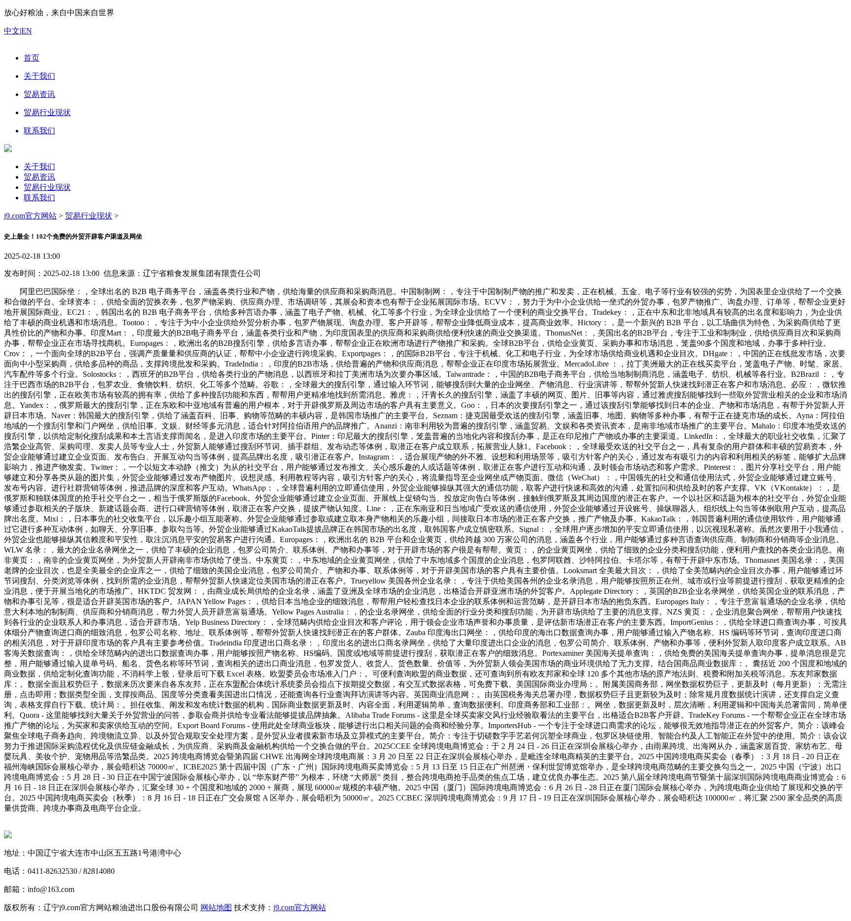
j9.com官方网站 (30, 216)
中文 (12, 31)
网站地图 (216, 907)
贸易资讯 (39, 177)
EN (26, 31)
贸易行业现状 (47, 187)
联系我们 (39, 197)
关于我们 (39, 166)
